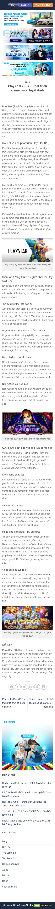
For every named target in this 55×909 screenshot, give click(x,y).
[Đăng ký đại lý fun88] (27, 19)
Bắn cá (5, 875)
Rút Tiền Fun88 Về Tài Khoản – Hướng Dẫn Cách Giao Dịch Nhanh (26, 794)
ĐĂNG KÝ (25, 5)
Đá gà (5, 881)
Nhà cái (6, 847)
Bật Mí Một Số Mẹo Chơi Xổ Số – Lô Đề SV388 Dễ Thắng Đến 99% (26, 822)
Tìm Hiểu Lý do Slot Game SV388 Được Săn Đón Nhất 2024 (26, 813)
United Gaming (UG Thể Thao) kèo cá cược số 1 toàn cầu (41, 703)
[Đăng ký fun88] (27, 744)
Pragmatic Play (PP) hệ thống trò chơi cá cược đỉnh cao (14, 703)
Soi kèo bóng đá (10, 864)
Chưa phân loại (9, 886)
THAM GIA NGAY (43, 5)
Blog (27, 82)
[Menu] (4, 5)
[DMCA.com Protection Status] (43, 905)
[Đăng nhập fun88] (27, 69)
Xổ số (5, 869)
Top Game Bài (9, 852)
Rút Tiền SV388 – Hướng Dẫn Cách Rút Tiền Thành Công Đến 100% (24, 803)
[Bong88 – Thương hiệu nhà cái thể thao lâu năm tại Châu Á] (13, 5)
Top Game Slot (9, 858)
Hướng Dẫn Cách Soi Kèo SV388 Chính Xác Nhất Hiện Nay (26, 785)
